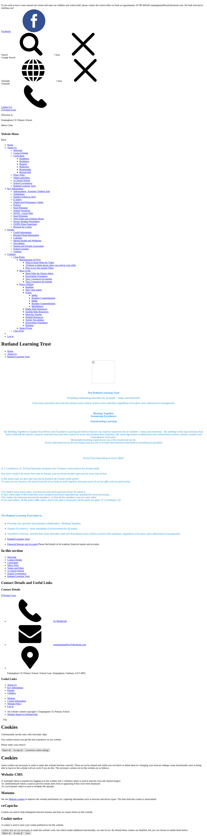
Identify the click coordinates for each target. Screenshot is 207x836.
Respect (23, 164)
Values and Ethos (21, 177)
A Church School (21, 180)
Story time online (33, 290)
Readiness (24, 158)
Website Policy (14, 703)
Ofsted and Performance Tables (28, 202)
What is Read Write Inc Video (39, 262)
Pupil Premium (20, 207)
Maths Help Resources (36, 309)
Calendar (17, 238)
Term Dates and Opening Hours (28, 218)
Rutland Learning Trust (24, 186)
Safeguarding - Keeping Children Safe (31, 191)
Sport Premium (20, 216)
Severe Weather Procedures (26, 221)
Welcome (17, 150)
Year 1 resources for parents (38, 279)
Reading (29, 287)
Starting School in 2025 (24, 197)
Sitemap (11, 698)
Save (27, 833)
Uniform (17, 251)
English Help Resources (36, 311)
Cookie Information (16, 701)
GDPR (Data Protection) (25, 224)
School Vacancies (21, 210)
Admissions (19, 194)
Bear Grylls (24, 270)
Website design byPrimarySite (22, 714)
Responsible (25, 169)
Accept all (18, 750)
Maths (34, 295)
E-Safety (17, 199)
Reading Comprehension (43, 298)
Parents (10, 229)
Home (10, 145)
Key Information (15, 188)
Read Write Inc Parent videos (39, 273)
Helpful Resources (34, 317)
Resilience (24, 161)
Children (11, 254)
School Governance (22, 183)
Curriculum (18, 156)
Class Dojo (18, 331)
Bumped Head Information (26, 235)
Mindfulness (37, 306)
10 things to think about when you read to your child (50, 265)
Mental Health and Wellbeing (27, 240)
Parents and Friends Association (28, 246)
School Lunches (21, 249)
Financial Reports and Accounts (22, 544)
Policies (17, 205)
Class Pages (19, 257)
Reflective (24, 166)
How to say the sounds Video (39, 268)
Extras (28, 292)
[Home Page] (8, 109)
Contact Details (20, 153)
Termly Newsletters (34, 320)
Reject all (6, 750)
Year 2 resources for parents (38, 281)
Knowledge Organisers (36, 276)
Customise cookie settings (37, 750)
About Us (12, 147)
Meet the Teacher (33, 314)
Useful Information (22, 232)
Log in (10, 336)
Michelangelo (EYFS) (30, 259)
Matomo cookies (17, 799)
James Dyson (25, 328)
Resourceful (25, 172)
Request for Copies (22, 227)
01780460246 (60, 621)
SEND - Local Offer (23, 213)
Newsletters (19, 243)
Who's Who (19, 175)
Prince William (26, 284)
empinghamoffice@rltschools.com (69, 644)
